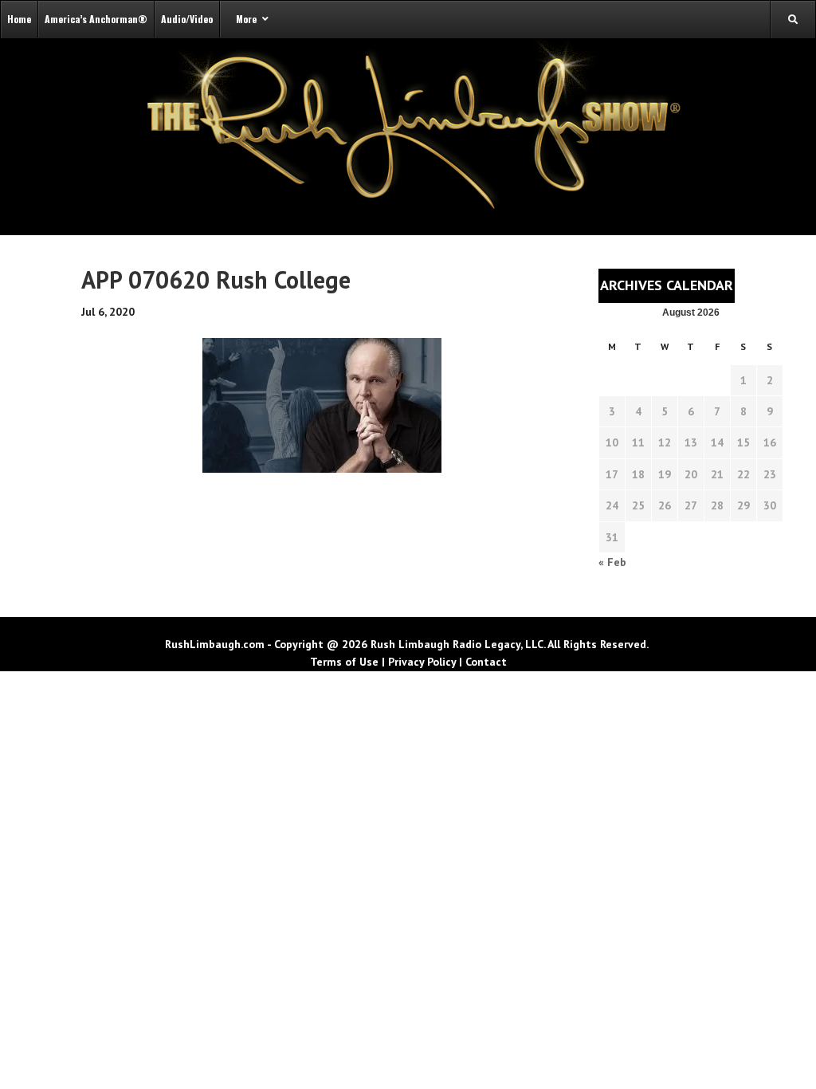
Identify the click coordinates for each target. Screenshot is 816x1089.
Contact (486, 662)
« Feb (612, 562)
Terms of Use (344, 662)
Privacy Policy (422, 662)
